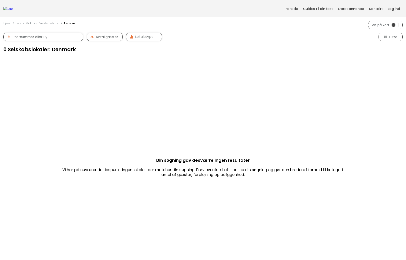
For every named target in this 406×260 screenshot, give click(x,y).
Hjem (7, 23)
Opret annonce (351, 8)
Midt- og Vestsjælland (42, 23)
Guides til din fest (318, 8)
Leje (18, 23)
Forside (291, 8)
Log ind (394, 8)
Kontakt (376, 8)
